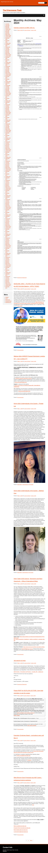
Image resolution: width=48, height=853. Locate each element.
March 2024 (7, 53)
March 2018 (7, 167)
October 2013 (8, 253)
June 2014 (7, 240)
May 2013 (7, 261)
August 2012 (7, 276)
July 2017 (7, 181)
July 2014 (7, 239)
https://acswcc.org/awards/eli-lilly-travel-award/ (34, 303)
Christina (29, 760)
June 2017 (7, 182)
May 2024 (7, 50)
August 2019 (7, 141)
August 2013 (7, 257)
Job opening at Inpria (20, 660)
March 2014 (7, 244)
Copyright (4, 849)
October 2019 (8, 138)
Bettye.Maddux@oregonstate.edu (21, 829)
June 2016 (7, 202)
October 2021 (8, 100)
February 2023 (8, 73)
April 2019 (7, 146)
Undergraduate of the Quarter (27, 484)
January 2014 (8, 246)
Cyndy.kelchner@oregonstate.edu (21, 831)
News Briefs (19, 484)
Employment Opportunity (22, 277)
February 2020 (8, 130)
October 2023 (8, 62)
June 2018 (7, 163)
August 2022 (7, 85)
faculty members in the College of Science (25, 712)
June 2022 (7, 88)
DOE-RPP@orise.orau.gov (27, 648)
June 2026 (7, 25)
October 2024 (8, 43)
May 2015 (7, 222)
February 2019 (8, 149)
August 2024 (7, 47)
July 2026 (7, 23)
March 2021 (7, 111)
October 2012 (8, 272)
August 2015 (7, 218)
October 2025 (8, 29)
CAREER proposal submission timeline (23, 378)
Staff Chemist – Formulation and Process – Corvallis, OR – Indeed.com (28, 671)
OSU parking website (31, 725)
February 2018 (8, 168)
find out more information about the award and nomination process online (28, 751)
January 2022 (8, 94)
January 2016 (8, 208)
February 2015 (8, 226)
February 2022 (8, 93)
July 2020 (7, 125)
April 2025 (7, 32)
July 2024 (7, 48)
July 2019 (7, 143)
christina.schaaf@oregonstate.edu (23, 755)
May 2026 (7, 26)
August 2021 (7, 104)
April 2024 (7, 52)
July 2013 (7, 258)
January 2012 (8, 285)
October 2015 (8, 214)
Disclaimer (5, 851)
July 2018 (7, 162)
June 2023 (7, 68)
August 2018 (7, 161)
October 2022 (8, 81)
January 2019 (8, 150)
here (33, 804)
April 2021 (7, 109)
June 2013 (7, 259)
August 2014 (7, 237)
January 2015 (8, 227)
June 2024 (7, 49)
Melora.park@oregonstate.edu (20, 826)
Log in (6, 298)
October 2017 (8, 176)
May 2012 (7, 280)
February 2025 (8, 35)
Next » (31, 840)
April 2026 (7, 27)
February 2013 (8, 264)
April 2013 (7, 262)
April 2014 (7, 243)
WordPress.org (8, 302)
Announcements (20, 350)
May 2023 (7, 70)
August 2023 (7, 66)
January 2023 (8, 75)
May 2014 (7, 241)
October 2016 (8, 195)
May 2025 (7, 31)
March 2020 (7, 129)
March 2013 (7, 263)
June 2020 (7, 126)
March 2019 (7, 148)
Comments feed (8, 301)
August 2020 (7, 123)
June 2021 (7, 107)
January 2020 (8, 131)
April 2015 (7, 223)
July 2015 (7, 220)
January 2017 (8, 189)
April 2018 (7, 166)
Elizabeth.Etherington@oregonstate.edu (22, 828)
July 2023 (7, 67)
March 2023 (7, 72)
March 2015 (7, 225)
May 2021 (7, 108)
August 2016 (7, 199)
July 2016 (7, 200)
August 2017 (7, 180)
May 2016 (7, 203)
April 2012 (7, 281)
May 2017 (7, 184)
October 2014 (8, 234)
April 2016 (7, 204)
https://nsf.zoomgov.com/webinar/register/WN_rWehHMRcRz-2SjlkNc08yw (27, 386)
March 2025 (7, 34)
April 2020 (7, 127)
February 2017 (8, 188)
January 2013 (8, 266)
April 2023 (7, 71)
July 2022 (7, 86)
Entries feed (7, 299)
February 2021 (8, 112)
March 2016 (7, 205)
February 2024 (8, 54)
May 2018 (7, 164)
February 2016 (8, 207)
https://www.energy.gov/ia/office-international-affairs (34, 647)
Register (7, 297)
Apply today (19, 306)
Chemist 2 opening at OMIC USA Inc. (24, 27)
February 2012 (8, 284)
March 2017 (7, 186)
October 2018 (8, 157)
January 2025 (8, 36)
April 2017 (7, 185)
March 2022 (7, 91)
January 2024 (8, 56)
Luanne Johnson (27, 30)
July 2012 (7, 277)
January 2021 (8, 113)
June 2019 (7, 144)
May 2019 (7, 145)
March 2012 (7, 282)
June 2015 (7, 221)
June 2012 (7, 278)
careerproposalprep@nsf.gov (21, 382)
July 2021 (7, 105)
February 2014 (8, 245)
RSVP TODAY (17, 715)
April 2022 (7, 90)
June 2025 (7, 30)
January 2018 (8, 170)
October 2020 (8, 120)
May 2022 (7, 89)
